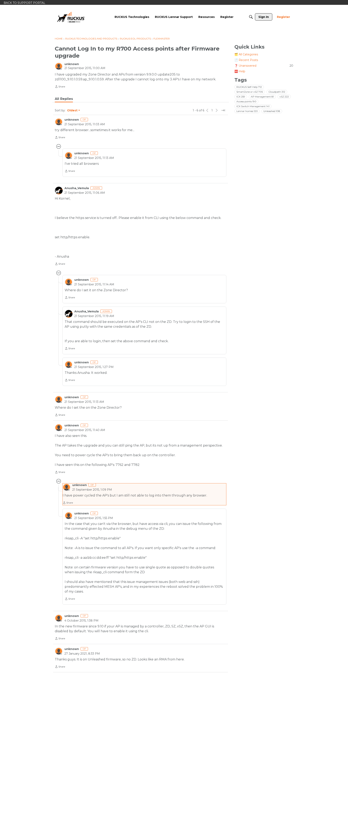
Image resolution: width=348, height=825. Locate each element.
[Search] (251, 17)
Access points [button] (246, 101)
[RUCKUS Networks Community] (71, 17)
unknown (71, 64)
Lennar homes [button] (247, 111)
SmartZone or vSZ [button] (249, 91)
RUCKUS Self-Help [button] (249, 86)
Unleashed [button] (271, 111)
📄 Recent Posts (246, 60)
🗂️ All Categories (246, 54)
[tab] (63, 98)
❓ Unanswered (263, 65)
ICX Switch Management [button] (252, 106)
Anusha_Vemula (76, 188)
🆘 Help (239, 71)
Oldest (72, 111)
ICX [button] (240, 96)
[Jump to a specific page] (223, 110)
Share (60, 87)
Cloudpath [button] (276, 91)
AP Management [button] (262, 96)
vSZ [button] (284, 96)
